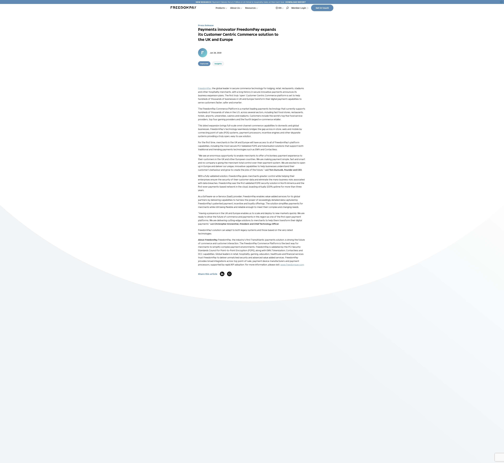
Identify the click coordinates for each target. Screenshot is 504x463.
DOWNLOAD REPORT (295, 2)
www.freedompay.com (292, 264)
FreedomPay (204, 88)
